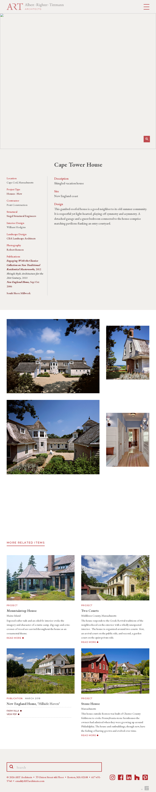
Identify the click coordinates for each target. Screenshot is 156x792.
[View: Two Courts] (115, 577)
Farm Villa (13, 711)
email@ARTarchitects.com (29, 781)
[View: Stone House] (115, 671)
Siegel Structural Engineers (21, 216)
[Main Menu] (146, 7)
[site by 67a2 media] (146, 788)
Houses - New (14, 193)
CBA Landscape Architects (21, 238)
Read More (14, 638)
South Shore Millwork (19, 293)
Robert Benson (15, 249)
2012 (24, 265)
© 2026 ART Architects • (21, 777)
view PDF (12, 714)
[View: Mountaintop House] (41, 577)
